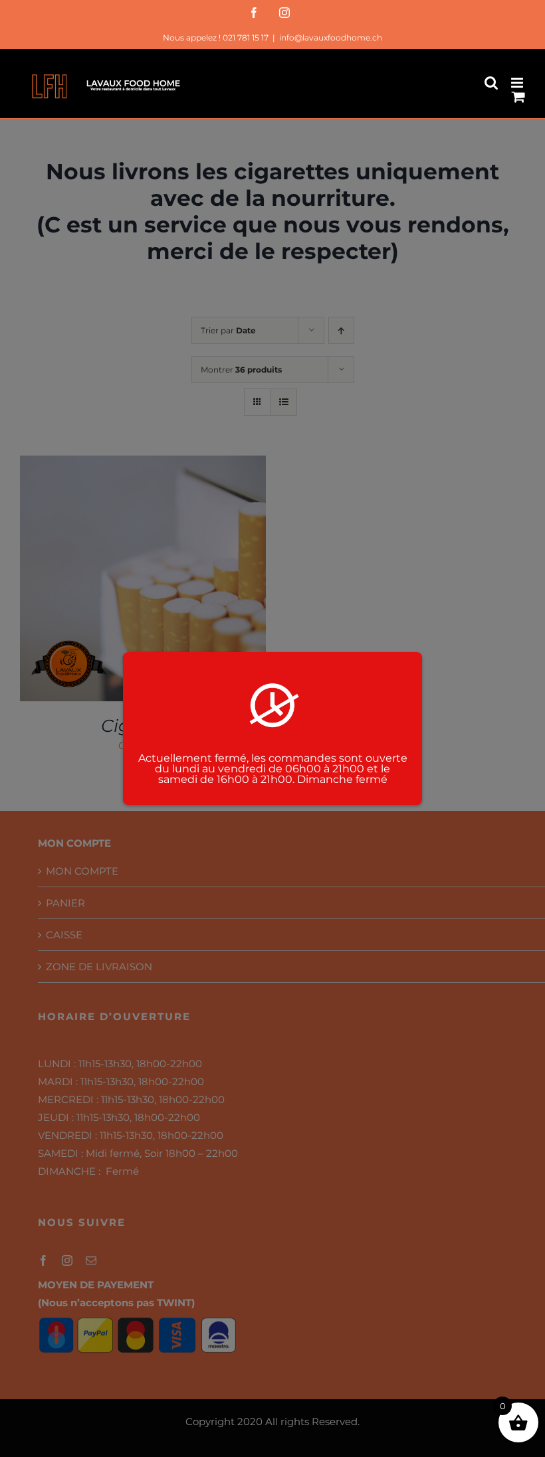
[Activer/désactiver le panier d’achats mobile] (518, 97)
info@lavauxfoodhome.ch (330, 38)
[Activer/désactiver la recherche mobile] (491, 83)
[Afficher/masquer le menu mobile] (518, 83)
